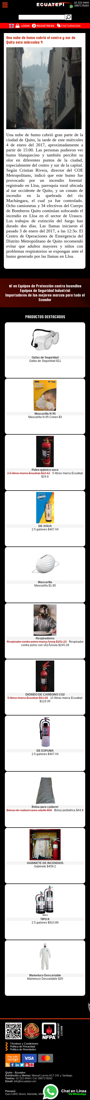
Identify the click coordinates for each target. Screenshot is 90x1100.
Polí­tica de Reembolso (23, 1049)
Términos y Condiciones (24, 1043)
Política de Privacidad (22, 1046)
